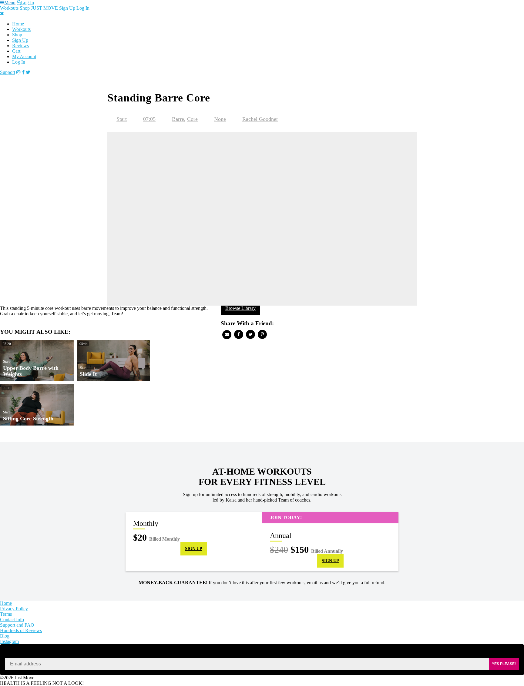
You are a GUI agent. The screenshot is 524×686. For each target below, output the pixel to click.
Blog (4, 635)
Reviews (20, 45)
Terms (6, 614)
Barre (178, 119)
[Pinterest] (262, 334)
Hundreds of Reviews (21, 630)
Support (7, 72)
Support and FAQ (17, 625)
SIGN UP (193, 548)
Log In (27, 2)
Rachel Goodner (260, 119)
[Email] (226, 334)
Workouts (9, 8)
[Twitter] (28, 72)
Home (18, 23)
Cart (16, 51)
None (220, 119)
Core (192, 119)
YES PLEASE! (504, 664)
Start (121, 119)
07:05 (149, 119)
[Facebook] (23, 72)
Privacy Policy (14, 608)
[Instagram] (18, 72)
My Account (24, 56)
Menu (9, 2)
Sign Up (67, 8)
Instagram (9, 641)
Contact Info (12, 619)
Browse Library (240, 308)
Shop (25, 8)
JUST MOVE (44, 8)
